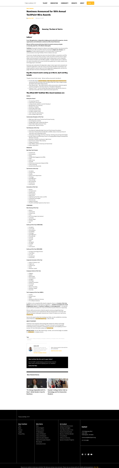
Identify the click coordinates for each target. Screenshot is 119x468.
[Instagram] (85, 454)
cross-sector (29, 338)
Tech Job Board (63, 436)
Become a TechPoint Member (67, 434)
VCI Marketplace (40, 432)
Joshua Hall (31, 18)
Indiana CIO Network (41, 434)
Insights (20, 432)
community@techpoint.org (89, 437)
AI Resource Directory (65, 438)
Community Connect (41, 444)
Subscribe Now (33, 366)
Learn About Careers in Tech (66, 430)
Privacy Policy (21, 434)
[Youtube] (91, 454)
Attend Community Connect (66, 426)
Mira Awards (30, 8)
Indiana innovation (37, 338)
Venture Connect (40, 430)
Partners (20, 430)
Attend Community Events (66, 432)
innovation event (54, 338)
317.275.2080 (85, 440)
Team (19, 426)
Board (19, 428)
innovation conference (46, 338)
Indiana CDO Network (41, 436)
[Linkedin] (82, 454)
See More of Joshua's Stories (40, 352)
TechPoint (29, 339)
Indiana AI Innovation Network (43, 440)
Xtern (37, 426)
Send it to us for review (56, 350)
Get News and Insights (65, 428)
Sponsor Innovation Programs (67, 440)
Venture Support (40, 428)
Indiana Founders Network (42, 438)
